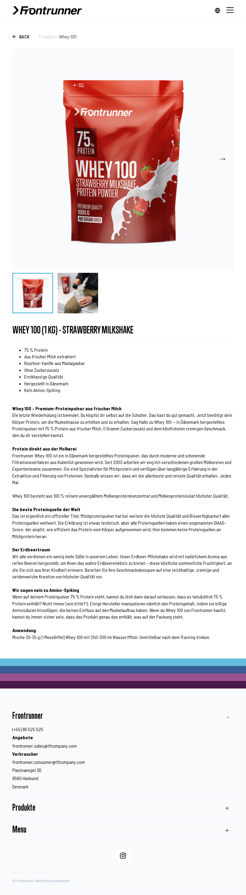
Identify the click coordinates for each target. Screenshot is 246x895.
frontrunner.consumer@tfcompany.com (48, 762)
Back (24, 36)
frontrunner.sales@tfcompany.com (44, 746)
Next (222, 159)
